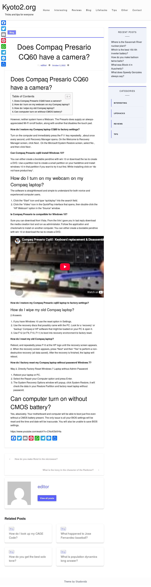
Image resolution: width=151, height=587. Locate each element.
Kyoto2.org (19, 6)
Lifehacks (101, 10)
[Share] (3, 64)
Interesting (60, 10)
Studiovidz (81, 581)
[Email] (3, 35)
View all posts (47, 498)
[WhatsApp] (3, 46)
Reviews (77, 10)
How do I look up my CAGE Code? (26, 535)
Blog (88, 10)
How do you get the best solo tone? (27, 558)
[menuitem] (46, 10)
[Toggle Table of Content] (66, 96)
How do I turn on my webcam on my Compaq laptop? (42, 104)
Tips (114, 10)
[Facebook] (3, 23)
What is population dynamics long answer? (79, 558)
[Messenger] (3, 58)
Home (46, 10)
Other (124, 10)
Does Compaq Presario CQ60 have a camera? (37, 100)
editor (44, 65)
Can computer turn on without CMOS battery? (38, 111)
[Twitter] (3, 29)
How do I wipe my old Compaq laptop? (34, 108)
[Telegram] (3, 52)
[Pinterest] (3, 40)
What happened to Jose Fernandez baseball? (76, 535)
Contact (137, 10)
